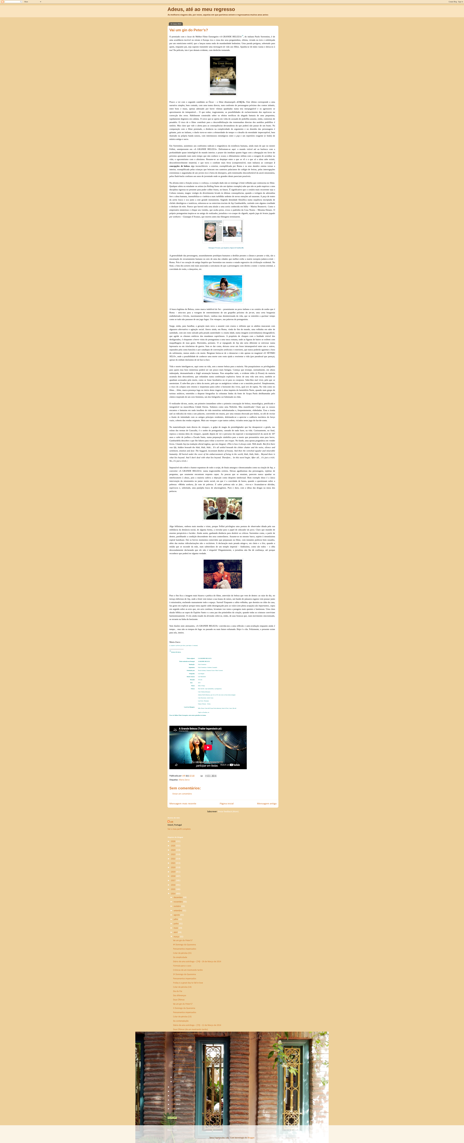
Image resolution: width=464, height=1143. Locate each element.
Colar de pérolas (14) (182, 987)
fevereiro (178, 1077)
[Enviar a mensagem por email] (206, 776)
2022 (173, 859)
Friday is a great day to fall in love (188, 983)
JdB (171, 822)
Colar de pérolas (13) (182, 1017)
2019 (173, 872)
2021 (173, 863)
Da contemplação (181, 1021)
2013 (173, 1087)
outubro (177, 906)
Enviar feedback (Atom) (228, 812)
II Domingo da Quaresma (184, 1008)
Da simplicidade (180, 957)
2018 (173, 876)
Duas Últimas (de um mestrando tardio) (190, 1029)
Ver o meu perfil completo (179, 829)
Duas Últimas (179, 1000)
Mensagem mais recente (182, 803)
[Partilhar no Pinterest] (215, 776)
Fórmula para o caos (182, 966)
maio (176, 928)
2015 (173, 889)
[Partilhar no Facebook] (213, 776)
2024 (173, 850)
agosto (177, 915)
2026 (173, 841)
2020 (173, 867)
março (177, 937)
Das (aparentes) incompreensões (187, 1034)
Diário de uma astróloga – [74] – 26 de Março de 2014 (197, 962)
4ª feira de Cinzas (180, 1055)
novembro (178, 902)
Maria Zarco (184, 780)
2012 (173, 1091)
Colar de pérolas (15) (182, 953)
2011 (173, 1096)
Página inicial (227, 803)
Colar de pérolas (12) (182, 1046)
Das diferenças (179, 995)
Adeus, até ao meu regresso (201, 9)
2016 (173, 885)
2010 (173, 1100)
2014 (173, 894)
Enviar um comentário (182, 794)
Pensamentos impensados (184, 949)
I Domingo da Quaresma (184, 1038)
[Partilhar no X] (211, 776)
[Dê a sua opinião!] (208, 776)
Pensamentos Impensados (184, 1072)
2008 (173, 1109)
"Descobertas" (179, 1051)
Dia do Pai (177, 991)
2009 (173, 1104)
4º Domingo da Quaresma (184, 945)
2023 (173, 854)
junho (176, 924)
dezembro (178, 897)
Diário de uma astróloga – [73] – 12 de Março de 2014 (197, 1025)
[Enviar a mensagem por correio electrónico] (201, 776)
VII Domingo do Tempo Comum (187, 1068)
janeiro (177, 1082)
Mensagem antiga (266, 803)
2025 (173, 846)
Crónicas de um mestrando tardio (188, 970)
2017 (173, 880)
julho (176, 919)
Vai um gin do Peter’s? (182, 940)
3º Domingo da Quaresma (184, 974)
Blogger (251, 1138)
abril (176, 932)
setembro (178, 911)
